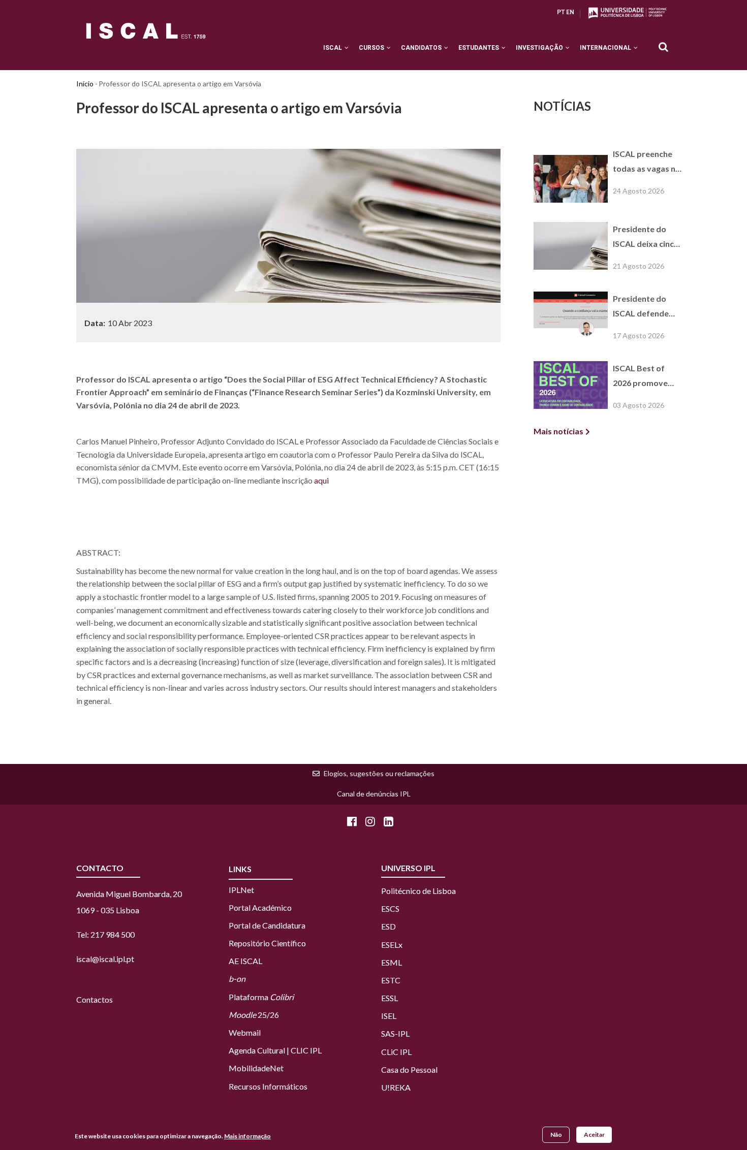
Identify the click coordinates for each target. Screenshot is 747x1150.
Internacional (606, 47)
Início (85, 83)
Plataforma (261, 997)
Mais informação (247, 1136)
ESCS (390, 908)
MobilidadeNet (256, 1068)
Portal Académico (260, 907)
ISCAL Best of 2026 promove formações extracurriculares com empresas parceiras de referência (646, 377)
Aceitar (594, 1134)
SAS (388, 1033)
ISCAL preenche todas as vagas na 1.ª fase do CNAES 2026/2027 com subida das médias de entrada (647, 162)
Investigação (540, 47)
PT (561, 12)
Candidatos (422, 47)
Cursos (372, 47)
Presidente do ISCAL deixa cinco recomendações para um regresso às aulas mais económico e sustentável (646, 237)
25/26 (254, 1014)
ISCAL (333, 47)
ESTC (390, 980)
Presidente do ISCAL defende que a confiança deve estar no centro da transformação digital (642, 307)
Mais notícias (558, 431)
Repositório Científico (267, 943)
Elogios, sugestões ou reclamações (379, 773)
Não (556, 1134)
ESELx (391, 944)
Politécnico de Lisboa (418, 891)
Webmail (245, 1032)
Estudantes (479, 47)
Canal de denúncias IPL (374, 793)
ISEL (388, 1015)
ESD (388, 926)
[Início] (145, 31)
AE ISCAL (245, 961)
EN (570, 12)
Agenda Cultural (257, 1050)
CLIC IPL (306, 1050)
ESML (391, 962)
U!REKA (396, 1087)
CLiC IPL (397, 1052)
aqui (321, 480)
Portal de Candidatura (267, 925)
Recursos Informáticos (268, 1086)
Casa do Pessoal (409, 1069)
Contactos (94, 999)
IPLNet (241, 890)
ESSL (389, 998)
